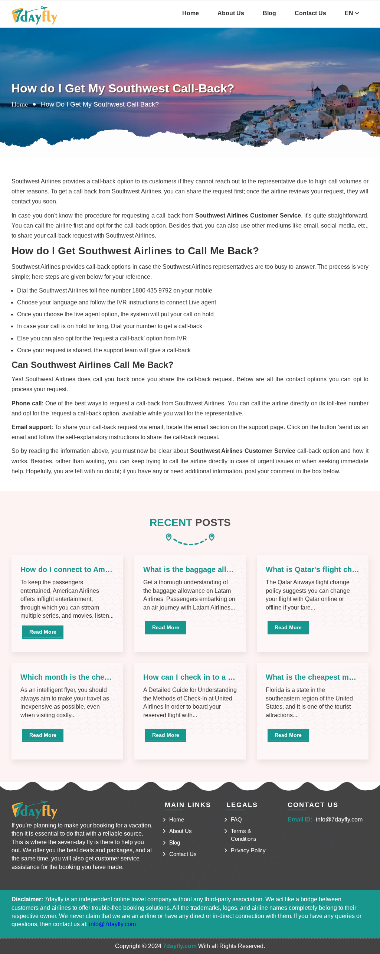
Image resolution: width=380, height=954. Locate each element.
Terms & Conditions (243, 835)
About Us (230, 13)
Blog (269, 13)
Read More (42, 632)
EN (350, 13)
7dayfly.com (180, 946)
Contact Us (310, 13)
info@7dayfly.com (339, 819)
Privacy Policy (248, 850)
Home (190, 13)
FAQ (236, 819)
